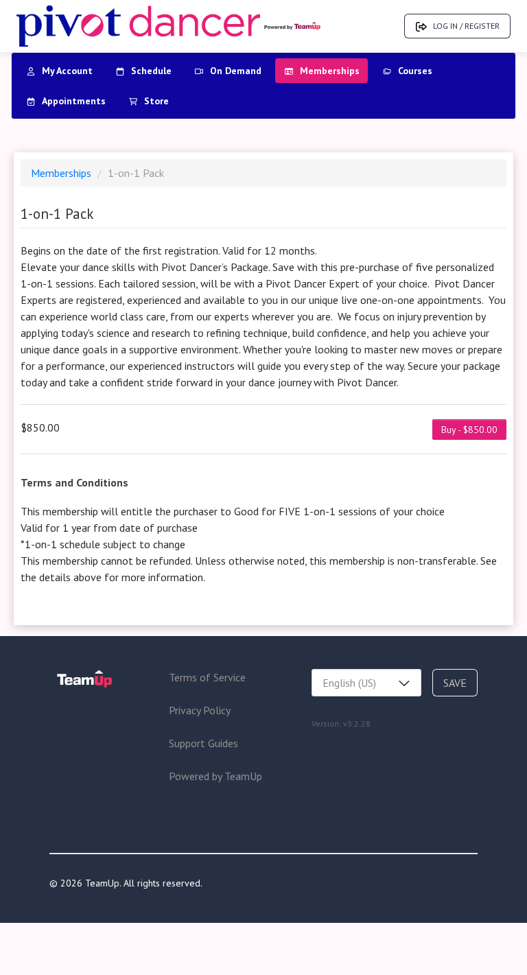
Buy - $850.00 (469, 429)
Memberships (62, 173)
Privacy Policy (200, 710)
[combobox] (366, 682)
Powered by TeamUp (215, 776)
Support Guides (203, 743)
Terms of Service (207, 677)
